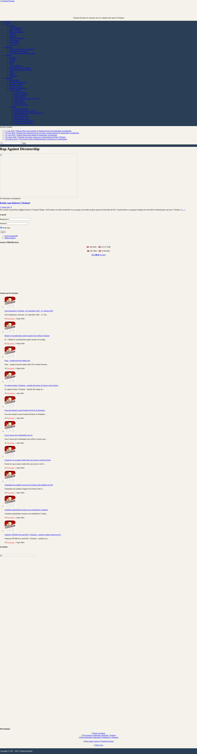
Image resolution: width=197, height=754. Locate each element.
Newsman (10, 319)
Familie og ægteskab (16, 38)
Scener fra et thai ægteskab (23, 123)
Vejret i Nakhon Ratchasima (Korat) (27, 98)
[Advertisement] (98, 11)
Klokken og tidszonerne (17, 88)
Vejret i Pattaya (19, 101)
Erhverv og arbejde (16, 32)
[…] (183, 210)
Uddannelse (13, 76)
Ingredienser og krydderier (18, 51)
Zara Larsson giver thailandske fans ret (18, 435)
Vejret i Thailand (15, 90)
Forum (7, 24)
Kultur (11, 64)
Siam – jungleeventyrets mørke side (17, 361)
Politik (11, 72)
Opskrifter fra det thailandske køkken (22, 53)
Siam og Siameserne (21, 109)
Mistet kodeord (10, 238)
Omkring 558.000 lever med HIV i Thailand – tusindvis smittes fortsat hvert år (33, 535)
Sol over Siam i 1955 (21, 117)
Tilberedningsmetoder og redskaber (21, 49)
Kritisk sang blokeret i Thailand (15, 203)
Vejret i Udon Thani (21, 105)
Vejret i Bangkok (20, 92)
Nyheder (12, 26)
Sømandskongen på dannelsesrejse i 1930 (29, 113)
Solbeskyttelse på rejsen (17, 82)
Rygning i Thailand (16, 84)
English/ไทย (13, 45)
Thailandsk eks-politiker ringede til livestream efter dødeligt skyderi (29, 485)
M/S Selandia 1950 (20, 115)
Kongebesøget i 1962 (21, 119)
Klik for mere (98, 255)
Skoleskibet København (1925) (25, 111)
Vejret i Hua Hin (20, 96)
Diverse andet (14, 40)
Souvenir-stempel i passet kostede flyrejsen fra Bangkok (25, 410)
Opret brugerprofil (11, 236)
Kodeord (3, 223)
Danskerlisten (14, 80)
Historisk (12, 107)
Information (9, 78)
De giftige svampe (15, 86)
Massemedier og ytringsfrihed (19, 68)
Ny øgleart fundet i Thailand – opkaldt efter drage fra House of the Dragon (31, 385)
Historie (12, 62)
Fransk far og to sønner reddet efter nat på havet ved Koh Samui (28, 460)
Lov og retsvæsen (15, 66)
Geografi (12, 59)
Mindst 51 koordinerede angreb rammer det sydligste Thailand (27, 336)
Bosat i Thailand (15, 30)
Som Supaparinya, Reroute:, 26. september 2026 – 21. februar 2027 (29, 311)
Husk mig (6, 228)
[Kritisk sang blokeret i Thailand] (38, 196)
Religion (12, 74)
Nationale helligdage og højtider (20, 70)
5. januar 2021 (5, 207)
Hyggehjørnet (14, 42)
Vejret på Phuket (20, 103)
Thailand (12, 34)
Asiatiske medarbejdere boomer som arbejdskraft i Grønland (26, 510)
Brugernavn (4, 219)
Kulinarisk (13, 36)
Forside (7, 22)
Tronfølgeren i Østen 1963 (23, 121)
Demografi (13, 57)
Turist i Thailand (15, 28)
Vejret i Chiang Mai (21, 94)
